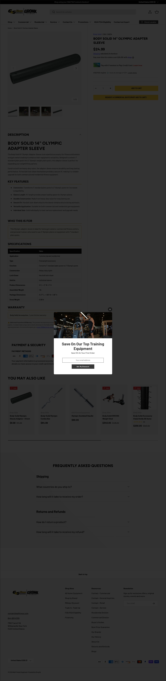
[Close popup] (110, 309)
